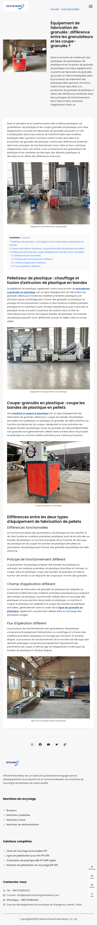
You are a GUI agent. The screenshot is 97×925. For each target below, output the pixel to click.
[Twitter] (56, 744)
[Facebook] (40, 744)
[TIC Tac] (65, 744)
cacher (25, 237)
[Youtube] (48, 744)
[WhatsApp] (32, 744)
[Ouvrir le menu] (90, 6)
